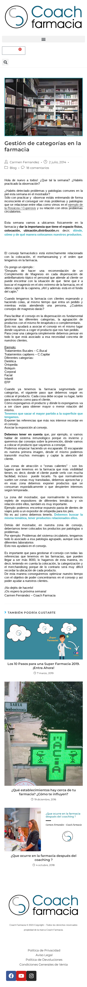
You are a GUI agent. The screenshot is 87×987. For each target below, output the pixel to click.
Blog (13, 168)
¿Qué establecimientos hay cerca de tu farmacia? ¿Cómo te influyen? (43, 792)
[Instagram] (31, 976)
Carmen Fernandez (24, 162)
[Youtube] (21, 976)
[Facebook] (11, 976)
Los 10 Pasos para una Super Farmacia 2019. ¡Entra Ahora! (43, 666)
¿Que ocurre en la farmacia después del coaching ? (43, 858)
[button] (43, 39)
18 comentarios (37, 168)
